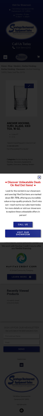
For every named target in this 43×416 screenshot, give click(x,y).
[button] (39, 177)
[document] (21, 208)
